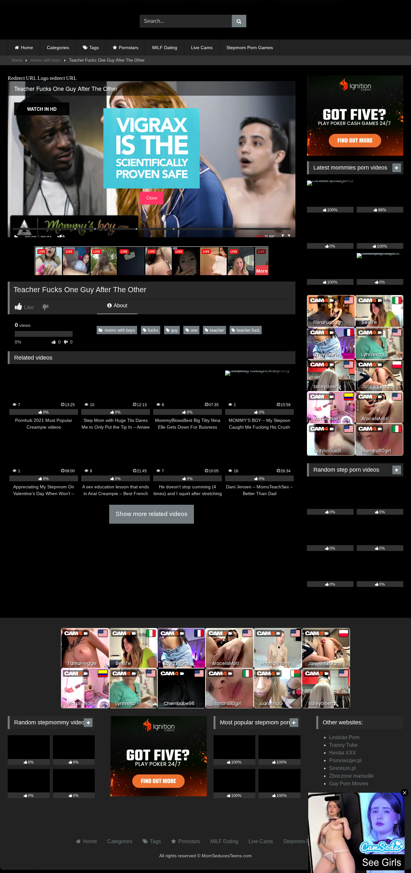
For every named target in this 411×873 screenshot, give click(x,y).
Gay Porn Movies (348, 783)
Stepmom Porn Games (249, 47)
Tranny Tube (343, 745)
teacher (217, 330)
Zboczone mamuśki (351, 776)
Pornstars (128, 47)
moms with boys (46, 60)
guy (174, 330)
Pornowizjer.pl (345, 760)
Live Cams (202, 47)
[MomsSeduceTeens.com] (48, 21)
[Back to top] (391, 854)
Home (27, 47)
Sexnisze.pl (342, 768)
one (194, 330)
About (120, 305)
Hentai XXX (342, 752)
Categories (58, 47)
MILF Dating (164, 47)
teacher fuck (248, 330)
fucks (153, 330)
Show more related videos (152, 514)
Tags (94, 47)
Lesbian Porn (344, 737)
